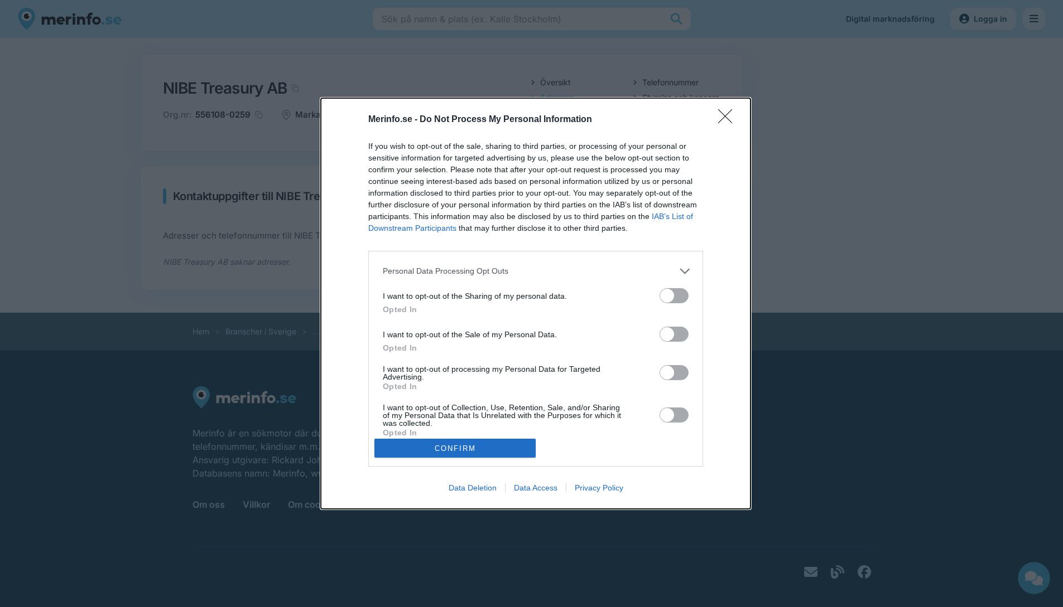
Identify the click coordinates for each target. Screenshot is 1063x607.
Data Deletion (473, 487)
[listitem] (536, 271)
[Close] (728, 119)
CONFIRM (455, 448)
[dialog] (536, 303)
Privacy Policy (599, 487)
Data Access (535, 487)
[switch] (674, 295)
